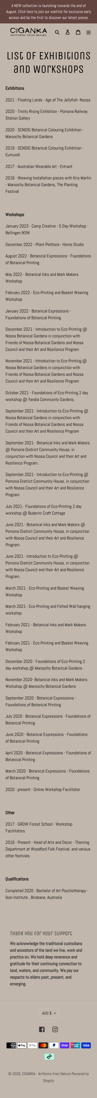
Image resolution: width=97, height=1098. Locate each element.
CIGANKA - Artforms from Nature (47, 1073)
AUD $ (46, 1013)
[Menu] (88, 32)
